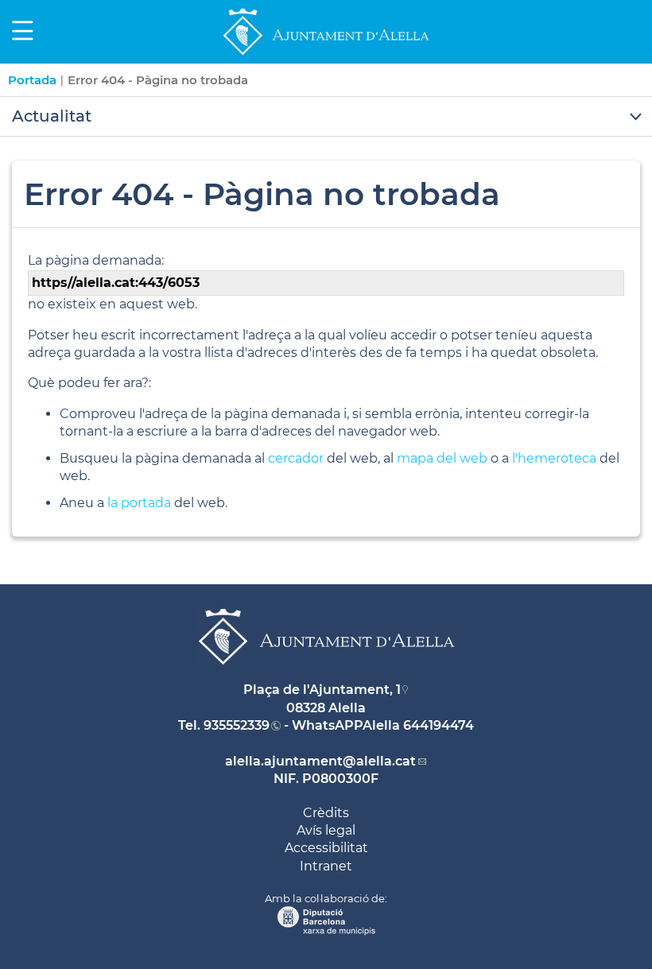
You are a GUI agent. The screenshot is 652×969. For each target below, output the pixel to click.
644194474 (438, 725)
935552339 (237, 725)
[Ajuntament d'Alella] (326, 54)
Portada (32, 79)
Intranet (326, 866)
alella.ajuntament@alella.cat (320, 761)
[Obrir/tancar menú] (326, 117)
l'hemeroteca (554, 458)
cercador (296, 458)
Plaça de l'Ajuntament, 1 (322, 689)
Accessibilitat (326, 847)
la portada (139, 502)
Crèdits (326, 812)
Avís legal (326, 830)
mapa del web (442, 458)
